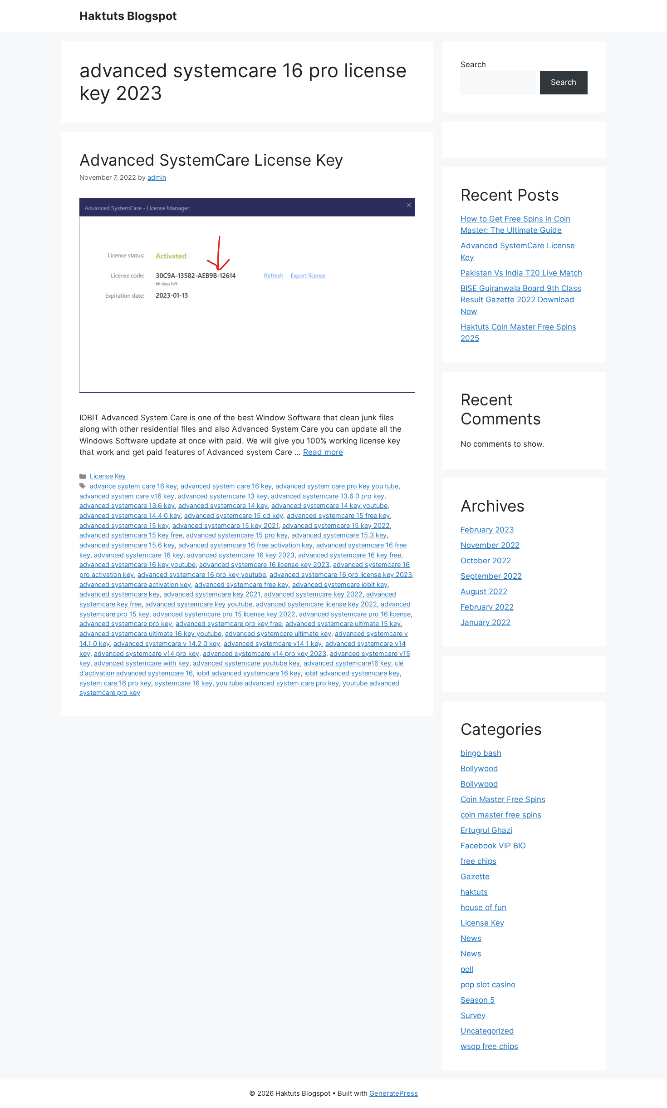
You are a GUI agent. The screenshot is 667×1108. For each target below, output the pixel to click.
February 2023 (487, 529)
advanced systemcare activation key (135, 584)
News (471, 938)
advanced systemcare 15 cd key (233, 515)
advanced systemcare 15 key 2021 (225, 525)
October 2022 (486, 560)
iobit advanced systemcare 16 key (248, 673)
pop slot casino (488, 984)
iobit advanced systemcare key (352, 673)
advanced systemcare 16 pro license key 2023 (341, 574)
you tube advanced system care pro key (277, 683)
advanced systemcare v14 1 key (273, 643)
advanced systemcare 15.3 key (339, 535)
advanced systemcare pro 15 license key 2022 (224, 614)
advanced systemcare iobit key (339, 584)
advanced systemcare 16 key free (349, 555)
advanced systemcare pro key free (229, 623)
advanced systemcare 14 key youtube (329, 505)
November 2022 (490, 545)
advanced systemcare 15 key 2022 (336, 525)
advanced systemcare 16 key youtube (137, 564)
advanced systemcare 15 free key (338, 515)
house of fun (483, 907)
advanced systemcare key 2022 (313, 594)
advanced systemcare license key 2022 (316, 604)
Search (473, 64)
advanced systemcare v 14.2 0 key (166, 643)
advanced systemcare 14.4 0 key (130, 515)
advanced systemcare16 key (347, 663)
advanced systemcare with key (141, 663)
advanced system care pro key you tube (336, 486)
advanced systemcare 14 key (223, 505)
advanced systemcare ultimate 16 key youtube (150, 633)
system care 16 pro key (115, 683)
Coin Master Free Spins (503, 799)
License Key (108, 476)
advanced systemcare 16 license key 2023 (264, 564)
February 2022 (487, 606)
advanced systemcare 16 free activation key (245, 545)
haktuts (474, 891)
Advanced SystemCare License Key (211, 159)
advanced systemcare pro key (125, 623)
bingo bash (481, 753)
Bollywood (479, 768)
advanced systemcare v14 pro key (146, 653)
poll (467, 969)
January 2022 (485, 622)
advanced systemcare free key (242, 584)
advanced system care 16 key (226, 486)
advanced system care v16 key (126, 496)
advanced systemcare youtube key (246, 663)
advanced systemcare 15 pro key (237, 535)
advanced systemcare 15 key (124, 525)
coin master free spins (501, 814)
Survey (473, 1015)
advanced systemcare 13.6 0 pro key (327, 496)
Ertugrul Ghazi (486, 830)
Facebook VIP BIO (493, 845)
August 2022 (484, 591)
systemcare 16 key (183, 683)
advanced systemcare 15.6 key (127, 545)
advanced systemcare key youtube (198, 604)
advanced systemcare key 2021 (211, 594)
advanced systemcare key (119, 594)
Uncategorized (487, 1030)
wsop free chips (489, 1046)
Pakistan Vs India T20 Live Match (521, 272)
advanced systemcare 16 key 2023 (240, 555)
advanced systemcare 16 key (138, 555)
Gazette (475, 876)
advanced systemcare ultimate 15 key (343, 623)
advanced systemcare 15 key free (130, 535)
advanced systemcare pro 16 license (355, 614)
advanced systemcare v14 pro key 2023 (264, 653)
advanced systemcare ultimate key (278, 633)
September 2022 (491, 576)
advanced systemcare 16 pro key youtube (201, 574)
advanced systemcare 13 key (222, 496)
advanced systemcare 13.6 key (127, 505)
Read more (323, 452)
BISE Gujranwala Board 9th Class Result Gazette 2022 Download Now (521, 300)
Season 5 (478, 1000)
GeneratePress (393, 1093)
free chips (478, 861)
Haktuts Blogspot (128, 16)
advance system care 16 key (133, 486)
